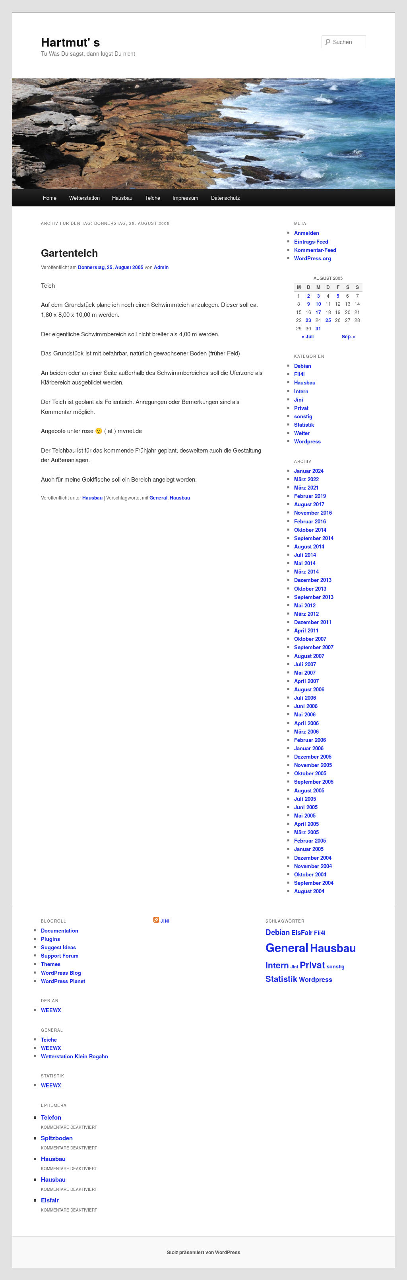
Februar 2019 (310, 496)
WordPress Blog (61, 972)
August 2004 (309, 891)
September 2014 (313, 538)
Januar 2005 (309, 849)
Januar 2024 (309, 470)
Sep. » (349, 336)
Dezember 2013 (312, 579)
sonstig (303, 416)
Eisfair (50, 1200)
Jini (298, 399)
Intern (301, 391)
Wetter (302, 433)
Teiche (152, 197)
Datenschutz (225, 197)
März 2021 (306, 487)
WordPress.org (312, 258)
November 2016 (313, 512)
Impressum (185, 197)
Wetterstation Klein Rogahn (74, 1056)
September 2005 (313, 781)
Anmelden (306, 232)
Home (49, 197)
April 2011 (306, 630)
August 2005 (309, 790)
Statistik (304, 424)
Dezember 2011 (312, 622)
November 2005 (313, 765)
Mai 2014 (305, 563)
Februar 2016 (310, 521)
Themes (50, 964)
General (158, 497)
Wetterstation (84, 197)
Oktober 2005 (310, 773)
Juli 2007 (305, 664)
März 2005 (306, 832)
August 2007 (309, 656)
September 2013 (313, 597)
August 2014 (309, 546)
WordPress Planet (63, 981)
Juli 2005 (305, 798)
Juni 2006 (306, 706)
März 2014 (306, 571)
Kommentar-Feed (315, 250)
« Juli (308, 336)
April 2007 (306, 681)
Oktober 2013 (310, 588)
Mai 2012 (305, 605)
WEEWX (51, 1010)
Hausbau (122, 197)
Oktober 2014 (310, 529)
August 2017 (309, 504)
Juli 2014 (305, 554)
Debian (302, 365)
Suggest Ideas (58, 947)
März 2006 (306, 731)
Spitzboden (57, 1138)
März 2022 (306, 479)
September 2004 (313, 882)
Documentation (59, 930)
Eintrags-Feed (311, 241)
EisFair (301, 932)
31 (318, 328)
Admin (161, 267)
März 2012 (306, 613)
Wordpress (307, 441)
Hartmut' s (70, 41)
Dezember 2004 (312, 857)
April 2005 (306, 823)
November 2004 (313, 866)
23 (308, 320)
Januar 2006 (309, 748)
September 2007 (313, 647)
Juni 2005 (306, 807)
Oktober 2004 (310, 874)
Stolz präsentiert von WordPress (203, 1252)
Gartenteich (69, 252)
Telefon (51, 1117)
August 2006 (309, 689)
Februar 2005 (310, 840)
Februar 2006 (310, 739)
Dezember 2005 (312, 756)
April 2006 (306, 723)
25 (328, 320)
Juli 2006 (305, 697)
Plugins (50, 938)
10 (318, 303)
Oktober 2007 (310, 638)
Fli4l (299, 374)
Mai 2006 (305, 714)
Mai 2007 (305, 672)
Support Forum (60, 955)
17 (318, 312)
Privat (301, 408)
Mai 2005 (305, 815)
